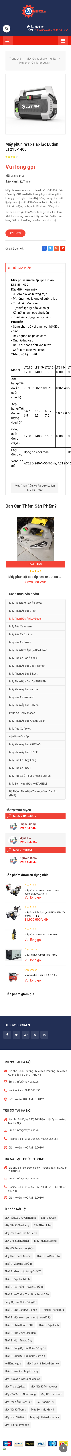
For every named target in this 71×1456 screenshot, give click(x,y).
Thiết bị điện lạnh (49, 1325)
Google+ (56, 250)
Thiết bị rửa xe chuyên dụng (21, 1371)
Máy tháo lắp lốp (15, 1386)
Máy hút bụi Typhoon (17, 1424)
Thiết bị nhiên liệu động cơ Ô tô (23, 1271)
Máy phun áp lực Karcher (24, 689)
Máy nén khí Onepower (44, 1386)
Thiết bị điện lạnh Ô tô (18, 1279)
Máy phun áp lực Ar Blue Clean (27, 720)
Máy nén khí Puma (15, 1409)
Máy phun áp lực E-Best (23, 673)
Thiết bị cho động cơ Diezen (21, 1309)
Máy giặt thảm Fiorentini (44, 1417)
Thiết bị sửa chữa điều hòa (20, 1332)
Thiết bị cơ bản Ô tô (48, 1256)
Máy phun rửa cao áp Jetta (25, 602)
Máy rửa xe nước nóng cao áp (22, 1378)
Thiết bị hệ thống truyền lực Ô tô (24, 1286)
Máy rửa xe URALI (20, 767)
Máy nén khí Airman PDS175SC (41, 954)
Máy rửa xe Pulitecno (21, 697)
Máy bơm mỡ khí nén (43, 1409)
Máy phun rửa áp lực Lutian (25, 618)
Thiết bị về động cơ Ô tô (19, 1263)
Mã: (7, 175)
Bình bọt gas (48, 1217)
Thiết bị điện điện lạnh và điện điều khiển (28, 1317)
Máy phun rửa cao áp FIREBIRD (27, 681)
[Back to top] (63, 1448)
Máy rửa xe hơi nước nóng (20, 1394)
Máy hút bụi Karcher (45, 1240)
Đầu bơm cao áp (19, 736)
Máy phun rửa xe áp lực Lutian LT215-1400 (35, 487)
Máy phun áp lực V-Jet (22, 610)
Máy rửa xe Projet (20, 728)
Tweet (50, 250)
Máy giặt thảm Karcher (18, 1256)
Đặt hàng (15, 233)
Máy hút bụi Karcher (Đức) (20, 1248)
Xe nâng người (13, 1363)
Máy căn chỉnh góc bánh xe (43, 1363)
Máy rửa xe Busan (20, 642)
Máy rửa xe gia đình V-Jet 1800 (41, 934)
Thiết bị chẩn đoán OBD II (19, 1325)
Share (44, 250)
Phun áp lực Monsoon (22, 712)
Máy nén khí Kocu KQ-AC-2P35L (41, 975)
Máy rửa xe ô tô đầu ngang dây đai (30, 775)
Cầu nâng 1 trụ (43, 1225)
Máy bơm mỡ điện (15, 1417)
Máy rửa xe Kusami (20, 626)
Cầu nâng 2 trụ (45, 1401)
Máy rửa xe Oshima (21, 634)
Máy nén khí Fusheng (17, 1225)
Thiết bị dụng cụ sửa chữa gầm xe (25, 1355)
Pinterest (62, 250)
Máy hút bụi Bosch (51, 1394)
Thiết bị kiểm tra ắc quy (18, 1340)
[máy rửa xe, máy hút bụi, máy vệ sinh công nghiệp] (35, 10)
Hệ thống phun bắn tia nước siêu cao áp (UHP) (33, 793)
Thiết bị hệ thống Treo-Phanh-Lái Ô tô (27, 1294)
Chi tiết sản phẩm (19, 267)
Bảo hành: (12, 181)
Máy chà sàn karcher (17, 1240)
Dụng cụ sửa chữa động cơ (20, 1302)
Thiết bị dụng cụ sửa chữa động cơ (25, 1348)
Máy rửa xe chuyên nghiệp (20, 1217)
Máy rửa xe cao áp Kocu (23, 657)
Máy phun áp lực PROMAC (25, 744)
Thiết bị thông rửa (53, 1309)
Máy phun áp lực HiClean (24, 705)
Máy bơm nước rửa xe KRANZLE (28, 783)
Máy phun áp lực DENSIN (23, 752)
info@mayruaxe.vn (24, 1081)
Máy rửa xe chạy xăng (22, 760)
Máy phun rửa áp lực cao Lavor (28, 650)
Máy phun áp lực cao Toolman (27, 665)
